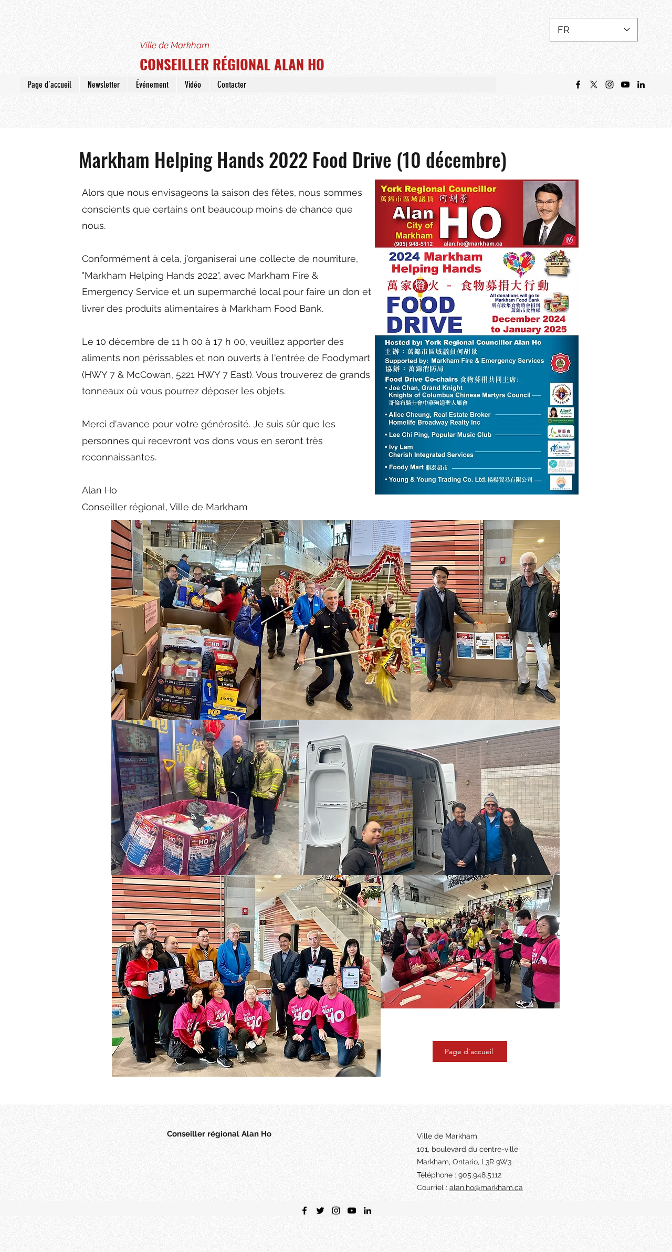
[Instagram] (609, 84)
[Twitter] (594, 84)
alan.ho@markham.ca (486, 1187)
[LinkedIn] (641, 84)
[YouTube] (625, 84)
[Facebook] (578, 84)
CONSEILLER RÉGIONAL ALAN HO (232, 64)
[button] (103, 84)
